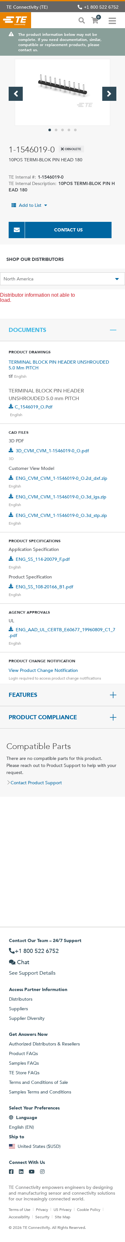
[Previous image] (16, 94)
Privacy (42, 1209)
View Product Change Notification (43, 670)
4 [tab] (69, 130)
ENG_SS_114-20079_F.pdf (43, 559)
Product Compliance (43, 717)
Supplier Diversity (27, 1018)
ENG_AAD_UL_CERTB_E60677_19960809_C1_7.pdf (62, 632)
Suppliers (18, 1009)
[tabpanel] (62, 92)
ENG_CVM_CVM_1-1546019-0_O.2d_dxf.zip (61, 478)
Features (23, 694)
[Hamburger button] (112, 20)
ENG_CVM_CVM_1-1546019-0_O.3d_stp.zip (61, 515)
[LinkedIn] (21, 1172)
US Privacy (62, 1209)
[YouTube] (32, 1172)
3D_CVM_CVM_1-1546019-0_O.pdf (52, 451)
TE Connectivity (15, 20)
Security (42, 1216)
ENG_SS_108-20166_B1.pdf (44, 587)
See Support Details (32, 973)
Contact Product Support (36, 783)
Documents (27, 330)
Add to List (30, 205)
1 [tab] (49, 130)
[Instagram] (42, 1172)
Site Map (62, 1216)
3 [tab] (62, 130)
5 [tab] (75, 130)
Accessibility (19, 1216)
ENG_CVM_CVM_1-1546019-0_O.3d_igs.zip (61, 497)
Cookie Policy (88, 1209)
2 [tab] (56, 130)
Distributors (20, 999)
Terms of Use (19, 1209)
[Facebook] (11, 1172)
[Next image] (109, 94)
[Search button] (82, 19)
